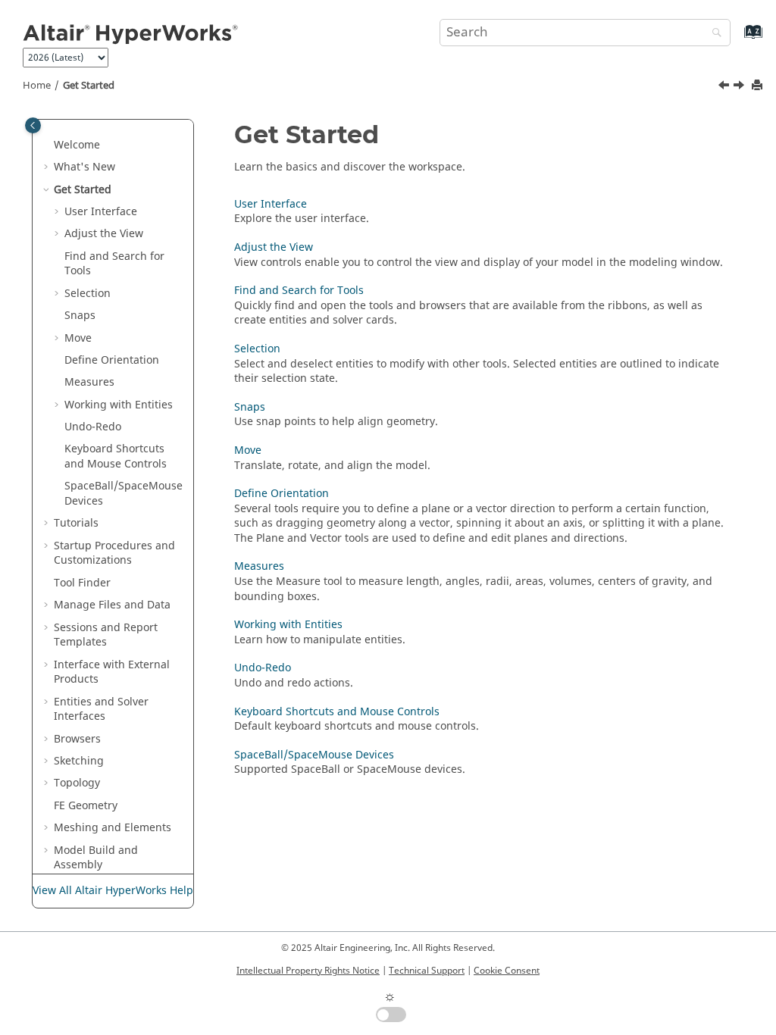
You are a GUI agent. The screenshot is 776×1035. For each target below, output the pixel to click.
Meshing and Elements (112, 828)
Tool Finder (82, 583)
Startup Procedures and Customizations (114, 553)
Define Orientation (111, 360)
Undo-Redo (92, 427)
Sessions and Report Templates (106, 635)
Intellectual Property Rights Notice (308, 970)
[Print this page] (759, 86)
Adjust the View (103, 234)
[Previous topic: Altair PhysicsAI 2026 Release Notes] (725, 87)
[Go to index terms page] (737, 39)
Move (247, 450)
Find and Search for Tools (114, 264)
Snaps (79, 316)
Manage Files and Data (112, 605)
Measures (89, 382)
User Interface (100, 212)
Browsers (77, 739)
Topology (77, 783)
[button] (48, 145)
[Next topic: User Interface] (740, 87)
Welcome (77, 145)
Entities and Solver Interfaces (101, 709)
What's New (84, 167)
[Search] (713, 33)
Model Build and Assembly (96, 858)
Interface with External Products (112, 672)
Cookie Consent (507, 970)
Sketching (79, 761)
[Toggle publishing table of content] (33, 125)
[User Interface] (740, 87)
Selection (87, 294)
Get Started (88, 85)
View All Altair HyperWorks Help (113, 891)
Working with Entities (288, 625)
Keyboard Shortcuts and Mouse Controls (115, 456)
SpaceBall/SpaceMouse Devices (123, 493)
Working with (118, 405)
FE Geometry (85, 806)
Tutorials (76, 523)
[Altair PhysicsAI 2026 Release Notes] (725, 87)
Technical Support (427, 970)
